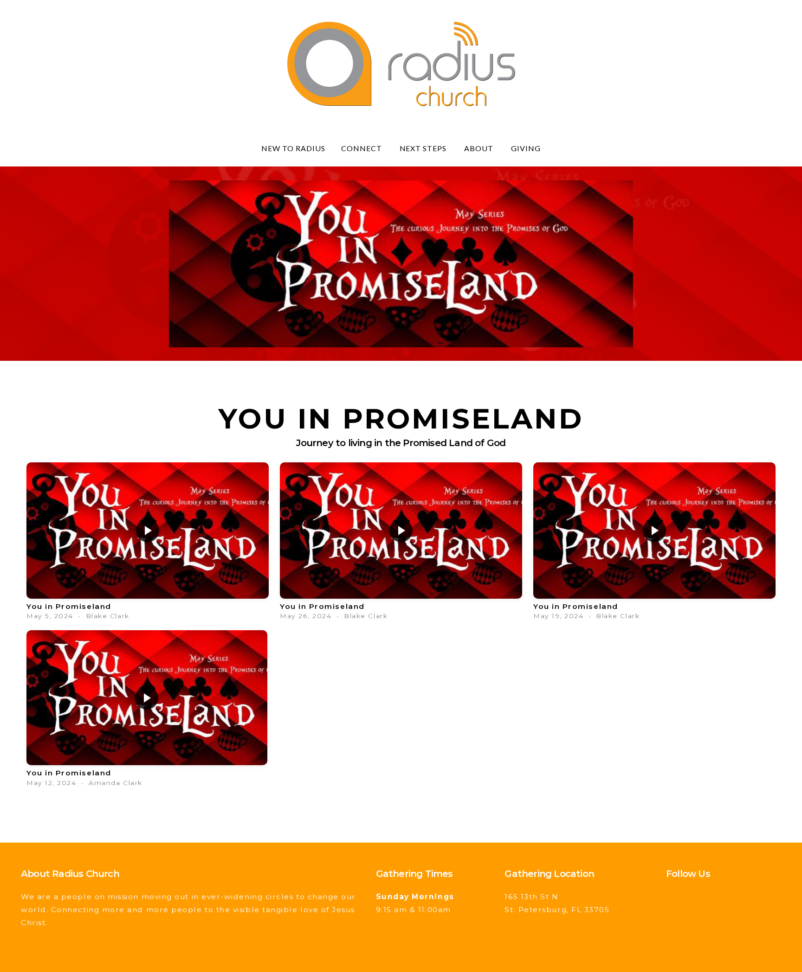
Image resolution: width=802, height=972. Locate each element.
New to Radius (293, 148)
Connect (362, 148)
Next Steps (424, 148)
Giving (526, 148)
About (479, 148)
